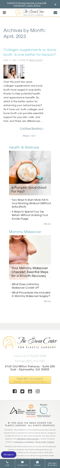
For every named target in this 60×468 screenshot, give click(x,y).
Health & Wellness (24, 147)
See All (47, 224)
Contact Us (22, 465)
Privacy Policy (41, 442)
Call (7, 465)
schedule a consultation (24, 442)
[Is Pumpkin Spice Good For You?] (30, 173)
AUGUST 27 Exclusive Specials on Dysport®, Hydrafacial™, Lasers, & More (27, 4)
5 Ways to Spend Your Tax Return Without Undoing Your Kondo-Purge (30, 215)
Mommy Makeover (25, 232)
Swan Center (36, 60)
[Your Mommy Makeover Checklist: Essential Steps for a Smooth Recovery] (30, 257)
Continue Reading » (31, 128)
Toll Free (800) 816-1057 (30, 361)
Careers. (51, 442)
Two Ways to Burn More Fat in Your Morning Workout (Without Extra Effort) (31, 203)
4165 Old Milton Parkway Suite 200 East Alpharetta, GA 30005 (30, 368)
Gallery (37, 465)
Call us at (30, 356)
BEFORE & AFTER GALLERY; (28, 439)
